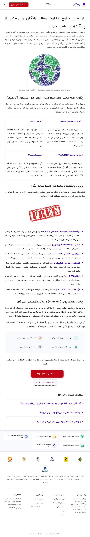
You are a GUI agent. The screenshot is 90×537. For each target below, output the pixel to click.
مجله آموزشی (61, 507)
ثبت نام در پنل (38, 499)
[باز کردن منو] (50, 5)
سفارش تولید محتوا (59, 503)
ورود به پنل (39, 503)
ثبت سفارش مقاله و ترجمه (47, 373)
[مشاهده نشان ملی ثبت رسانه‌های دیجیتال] (24, 459)
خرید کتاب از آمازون (59, 499)
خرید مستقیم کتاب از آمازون (45, 382)
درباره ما (62, 511)
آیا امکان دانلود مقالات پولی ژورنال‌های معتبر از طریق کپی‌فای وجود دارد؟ (50, 403)
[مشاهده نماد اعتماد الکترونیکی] (38, 459)
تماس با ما (61, 514)
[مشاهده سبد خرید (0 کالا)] (5, 4)
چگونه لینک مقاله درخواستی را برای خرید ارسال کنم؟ (59, 421)
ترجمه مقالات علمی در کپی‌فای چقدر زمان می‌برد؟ (60, 412)
